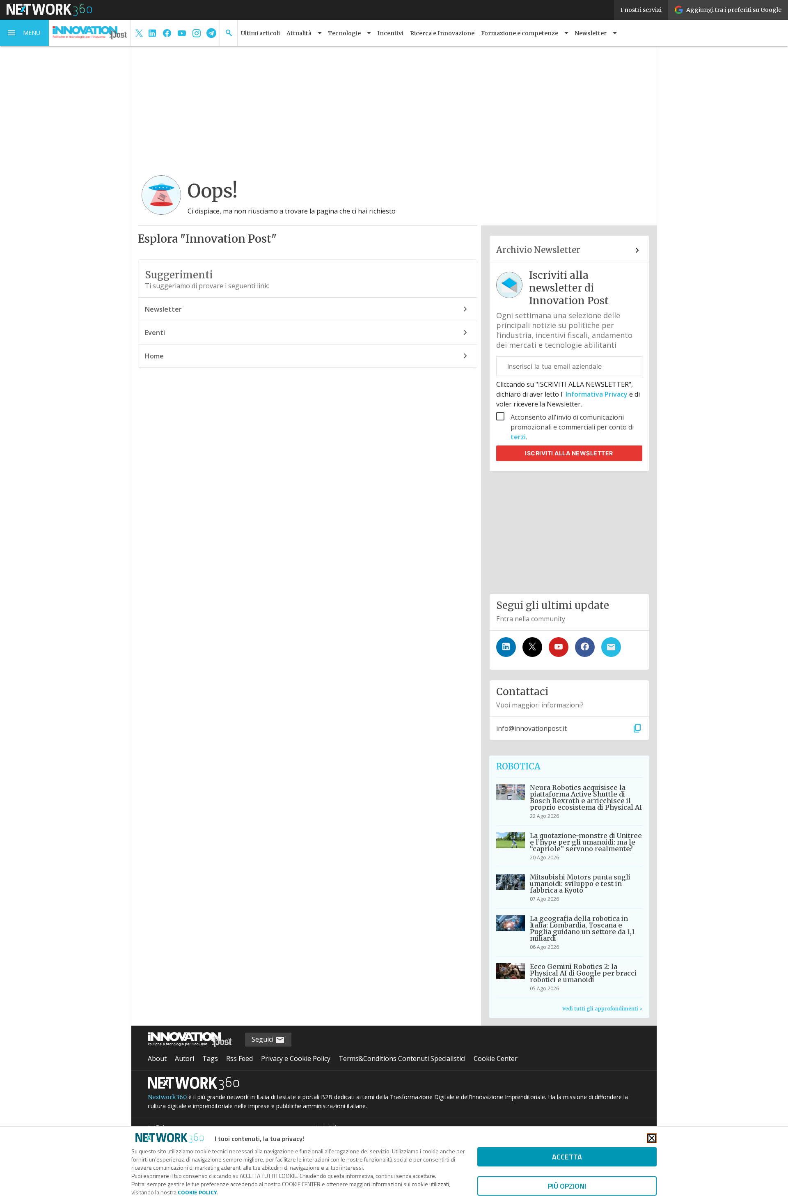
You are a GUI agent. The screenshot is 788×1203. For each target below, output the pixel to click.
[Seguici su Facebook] (585, 647)
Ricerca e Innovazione (442, 33)
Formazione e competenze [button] (519, 33)
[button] (24, 33)
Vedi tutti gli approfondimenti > (602, 1009)
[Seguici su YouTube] (558, 647)
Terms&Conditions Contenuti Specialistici (402, 1058)
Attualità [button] (299, 33)
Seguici (263, 1039)
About (157, 1058)
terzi (518, 436)
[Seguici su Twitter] (532, 647)
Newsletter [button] (591, 33)
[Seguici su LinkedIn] (506, 647)
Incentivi (390, 33)
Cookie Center (496, 1058)
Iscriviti (569, 453)
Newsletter (163, 309)
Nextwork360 (167, 1097)
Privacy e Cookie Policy (295, 1058)
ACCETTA (567, 1156)
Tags (210, 1058)
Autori (184, 1058)
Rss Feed (239, 1058)
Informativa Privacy (596, 394)
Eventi (155, 332)
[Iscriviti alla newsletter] (611, 647)
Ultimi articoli (260, 33)
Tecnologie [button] (344, 33)
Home (154, 355)
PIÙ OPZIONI (567, 1186)
